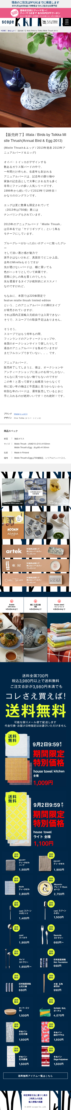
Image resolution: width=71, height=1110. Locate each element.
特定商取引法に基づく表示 (35, 1095)
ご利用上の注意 (35, 1098)
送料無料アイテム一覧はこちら (35, 1075)
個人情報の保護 (35, 1101)
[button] (67, 22)
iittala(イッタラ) (21, 414)
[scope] (9, 22)
